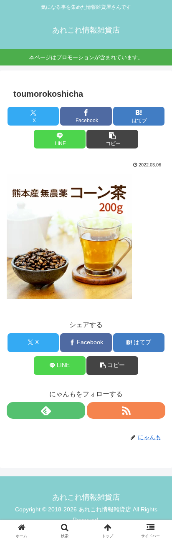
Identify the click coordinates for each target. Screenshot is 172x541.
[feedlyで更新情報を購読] (46, 410)
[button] (112, 139)
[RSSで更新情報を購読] (126, 410)
